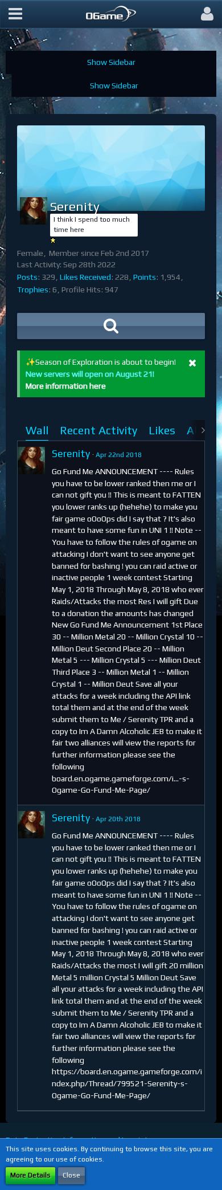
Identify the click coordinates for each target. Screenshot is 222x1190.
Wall (37, 430)
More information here (66, 385)
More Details (30, 1175)
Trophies (32, 289)
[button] (15, 14)
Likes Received (85, 277)
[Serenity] (31, 460)
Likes (162, 430)
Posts (27, 277)
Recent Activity (98, 430)
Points (144, 277)
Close (71, 1175)
